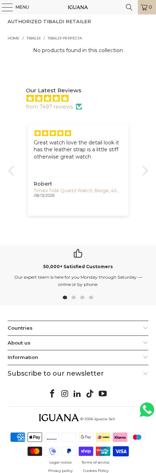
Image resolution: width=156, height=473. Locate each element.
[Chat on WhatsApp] (147, 413)
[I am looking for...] (129, 7)
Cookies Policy (95, 470)
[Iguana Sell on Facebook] (52, 394)
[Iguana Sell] (78, 7)
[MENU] (3, 7)
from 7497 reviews (49, 107)
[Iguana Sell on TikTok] (90, 394)
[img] (82, 98)
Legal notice (60, 462)
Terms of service (96, 462)
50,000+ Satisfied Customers (78, 266)
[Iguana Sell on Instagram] (64, 394)
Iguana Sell (104, 419)
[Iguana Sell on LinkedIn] (77, 394)
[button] (13, 171)
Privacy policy (60, 470)
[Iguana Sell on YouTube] (103, 394)
